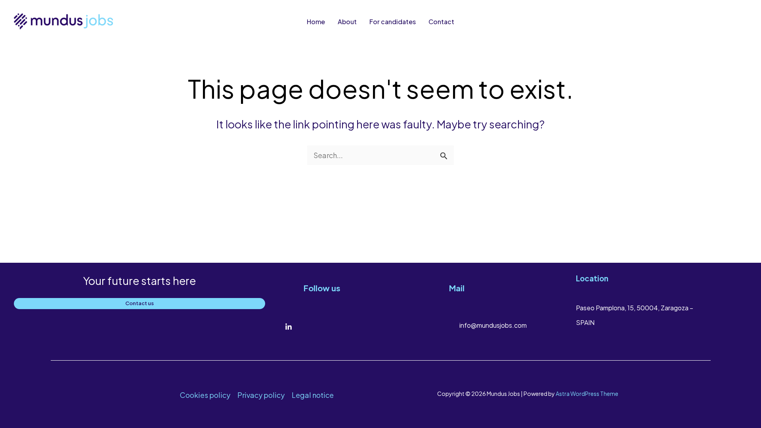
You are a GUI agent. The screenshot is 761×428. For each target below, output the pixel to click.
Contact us (139, 303)
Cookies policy (205, 394)
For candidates (392, 21)
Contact (441, 21)
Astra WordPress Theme (587, 393)
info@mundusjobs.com (493, 325)
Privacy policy (261, 394)
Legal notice (313, 394)
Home (316, 21)
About (347, 21)
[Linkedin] (288, 327)
